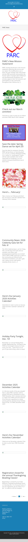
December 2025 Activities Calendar (11, 386)
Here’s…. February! (11, 192)
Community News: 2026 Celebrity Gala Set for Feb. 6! (13, 243)
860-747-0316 (7, 517)
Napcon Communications (14, 533)
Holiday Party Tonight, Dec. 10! (13, 337)
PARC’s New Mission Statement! (12, 62)
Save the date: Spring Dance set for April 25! (13, 145)
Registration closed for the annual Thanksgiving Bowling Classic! (14, 475)
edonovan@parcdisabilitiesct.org (14, 3)
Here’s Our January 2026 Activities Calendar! (11, 298)
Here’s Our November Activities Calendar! (12, 436)
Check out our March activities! (12, 110)
